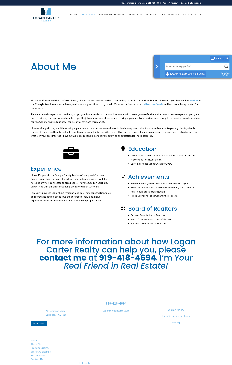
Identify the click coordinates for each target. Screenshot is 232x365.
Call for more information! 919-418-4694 (141, 3)
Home (73, 14)
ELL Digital (85, 363)
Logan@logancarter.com (115, 310)
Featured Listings (112, 14)
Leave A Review (176, 309)
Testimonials (170, 14)
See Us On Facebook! (191, 3)
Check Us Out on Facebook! (175, 316)
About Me (88, 14)
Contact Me (192, 14)
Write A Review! (170, 3)
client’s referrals (153, 104)
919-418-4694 (127, 257)
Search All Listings (142, 14)
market (194, 100)
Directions (39, 323)
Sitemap (176, 322)
